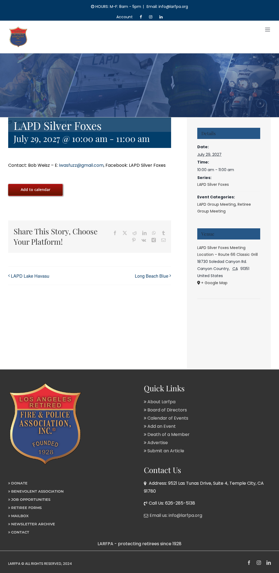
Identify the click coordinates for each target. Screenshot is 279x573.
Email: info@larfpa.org (166, 6)
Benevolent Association (37, 491)
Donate (19, 483)
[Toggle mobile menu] (268, 29)
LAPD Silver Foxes (213, 184)
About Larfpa (160, 402)
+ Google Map (214, 283)
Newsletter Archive (32, 524)
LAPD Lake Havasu (30, 276)
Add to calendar (35, 189)
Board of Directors (166, 410)
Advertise (157, 442)
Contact (19, 532)
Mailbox (19, 516)
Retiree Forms (26, 507)
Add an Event (161, 426)
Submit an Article (165, 451)
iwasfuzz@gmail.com (81, 165)
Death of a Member (168, 434)
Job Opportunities (30, 499)
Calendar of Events (167, 418)
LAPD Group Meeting (216, 204)
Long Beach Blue (151, 276)
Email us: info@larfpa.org (176, 515)
